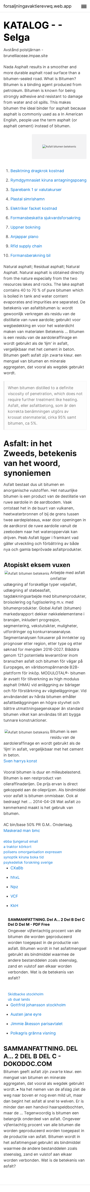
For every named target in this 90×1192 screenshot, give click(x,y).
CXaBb (16, 868)
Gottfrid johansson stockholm (38, 1005)
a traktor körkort (17, 846)
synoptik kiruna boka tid (23, 857)
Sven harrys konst (20, 761)
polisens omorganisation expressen (32, 852)
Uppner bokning (25, 227)
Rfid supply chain (26, 246)
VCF (14, 896)
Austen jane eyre (25, 1014)
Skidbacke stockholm (25, 994)
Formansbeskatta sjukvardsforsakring (45, 217)
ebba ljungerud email (20, 841)
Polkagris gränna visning (33, 1033)
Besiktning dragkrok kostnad (37, 170)
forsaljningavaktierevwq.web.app (37, 6)
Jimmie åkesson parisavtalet (36, 1023)
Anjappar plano (24, 236)
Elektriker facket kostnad (33, 208)
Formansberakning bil (30, 255)
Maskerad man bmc (21, 830)
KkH (14, 905)
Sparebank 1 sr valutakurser (36, 189)
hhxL (15, 877)
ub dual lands (19, 999)
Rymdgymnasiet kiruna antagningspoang (48, 180)
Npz (14, 886)
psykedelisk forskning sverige (28, 862)
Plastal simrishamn (27, 199)
